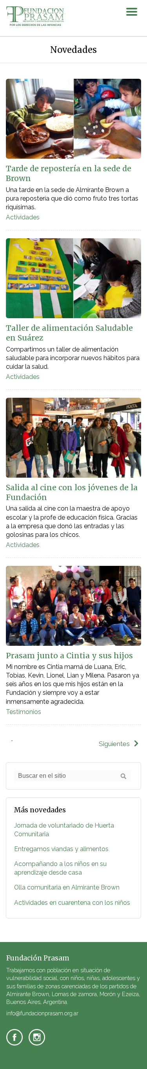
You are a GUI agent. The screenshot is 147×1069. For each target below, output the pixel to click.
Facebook (14, 1037)
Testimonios (23, 712)
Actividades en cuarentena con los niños (72, 902)
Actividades (23, 217)
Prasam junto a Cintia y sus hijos (69, 655)
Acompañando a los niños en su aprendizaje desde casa (60, 868)
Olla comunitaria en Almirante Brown (67, 887)
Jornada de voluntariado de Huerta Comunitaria (64, 830)
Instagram (37, 1037)
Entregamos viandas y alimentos (61, 849)
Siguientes (114, 744)
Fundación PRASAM (35, 16)
